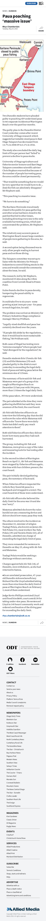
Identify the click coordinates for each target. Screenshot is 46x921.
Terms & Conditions (14, 870)
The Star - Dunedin (13, 792)
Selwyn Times (12, 766)
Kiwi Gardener (12, 816)
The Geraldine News (14, 746)
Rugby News (11, 826)
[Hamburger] (41, 3)
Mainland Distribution (15, 856)
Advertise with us (13, 885)
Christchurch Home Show (16, 838)
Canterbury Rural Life (14, 743)
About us (10, 692)
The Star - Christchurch (15, 749)
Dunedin (12, 11)
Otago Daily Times (13, 716)
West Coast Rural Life (14, 736)
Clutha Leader (12, 796)
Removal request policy (15, 706)
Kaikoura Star (12, 723)
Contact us (11, 686)
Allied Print (11, 853)
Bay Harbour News (13, 753)
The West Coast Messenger (16, 733)
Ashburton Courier (13, 769)
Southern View (12, 763)
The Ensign (11, 802)
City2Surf (10, 835)
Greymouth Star (12, 726)
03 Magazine (11, 823)
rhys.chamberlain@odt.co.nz (16, 615)
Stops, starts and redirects (16, 873)
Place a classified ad (14, 892)
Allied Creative (12, 850)
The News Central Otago (16, 789)
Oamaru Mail (11, 776)
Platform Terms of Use (15, 699)
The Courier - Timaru (14, 772)
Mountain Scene (13, 786)
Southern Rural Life (14, 799)
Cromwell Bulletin (13, 782)
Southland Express (13, 806)
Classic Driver (12, 819)
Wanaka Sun (11, 779)
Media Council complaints (16, 702)
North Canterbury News (15, 739)
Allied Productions (13, 846)
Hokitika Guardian (13, 729)
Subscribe (31, 3)
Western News (12, 759)
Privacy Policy (12, 696)
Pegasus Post (11, 756)
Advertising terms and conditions (19, 895)
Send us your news (13, 689)
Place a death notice (14, 889)
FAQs (8, 877)
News (4, 11)
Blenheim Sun (12, 719)
